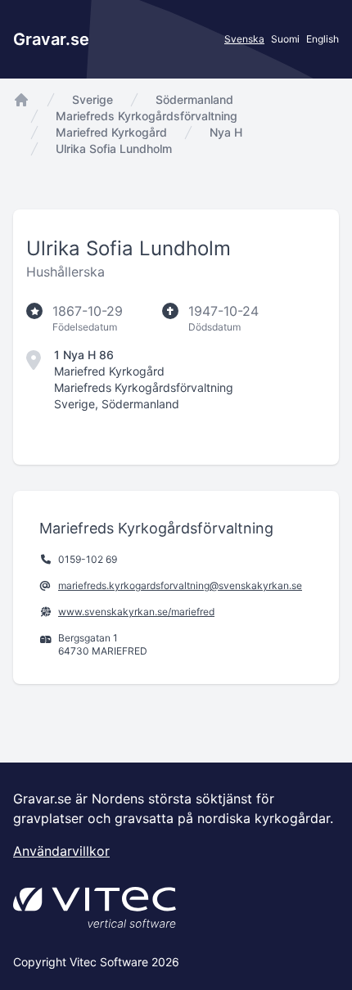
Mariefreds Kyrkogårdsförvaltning (146, 116)
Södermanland (194, 99)
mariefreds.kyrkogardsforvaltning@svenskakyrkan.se (180, 585)
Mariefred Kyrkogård (111, 132)
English (322, 39)
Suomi (285, 39)
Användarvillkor (61, 851)
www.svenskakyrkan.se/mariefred (136, 611)
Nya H (226, 132)
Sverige (92, 99)
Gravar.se (51, 39)
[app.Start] (21, 100)
